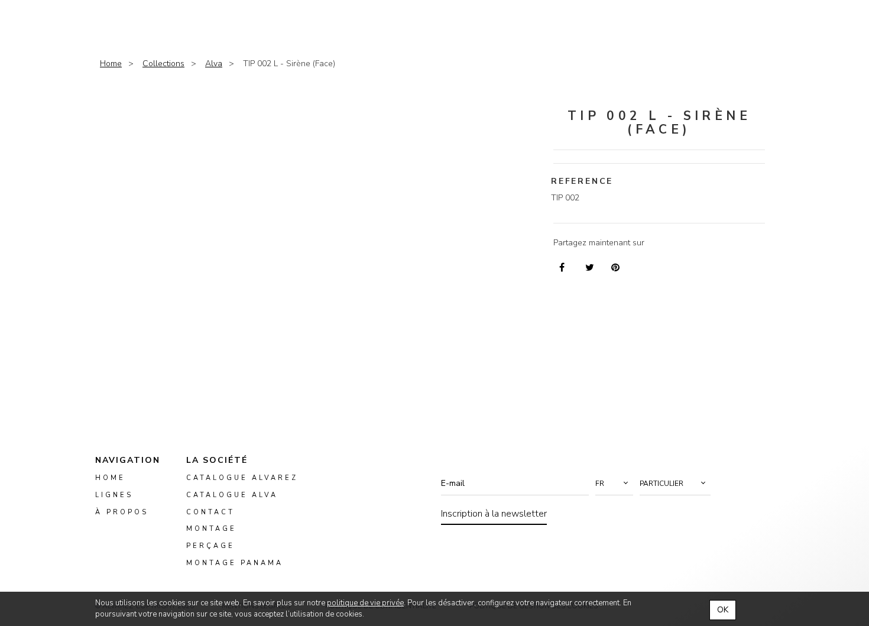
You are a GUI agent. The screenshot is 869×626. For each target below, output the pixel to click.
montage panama (234, 563)
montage (211, 529)
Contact (210, 512)
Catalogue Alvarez (242, 477)
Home (111, 63)
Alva (213, 63)
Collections (163, 63)
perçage (210, 546)
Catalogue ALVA (232, 495)
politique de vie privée (365, 603)
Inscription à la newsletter (494, 513)
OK (722, 609)
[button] (614, 483)
